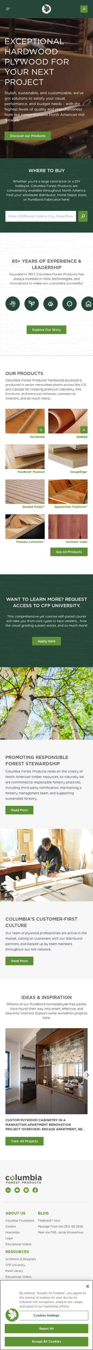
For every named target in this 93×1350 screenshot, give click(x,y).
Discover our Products (27, 136)
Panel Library (14, 1271)
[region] (46, 1315)
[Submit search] (83, 216)
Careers (10, 1226)
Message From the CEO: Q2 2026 (60, 1226)
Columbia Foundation (19, 1220)
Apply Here (46, 641)
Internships (12, 1232)
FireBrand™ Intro (49, 1220)
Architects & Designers (20, 1259)
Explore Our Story (46, 330)
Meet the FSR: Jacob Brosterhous (61, 1232)
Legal (9, 1238)
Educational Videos (18, 1244)
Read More (19, 810)
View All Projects (24, 1141)
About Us (15, 1213)
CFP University (15, 1265)
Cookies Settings (46, 1315)
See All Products (69, 552)
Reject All (46, 1328)
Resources (17, 1252)
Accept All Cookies (46, 1341)
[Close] (88, 1286)
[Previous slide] (5, 1075)
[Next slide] (87, 1075)
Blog (43, 1213)
